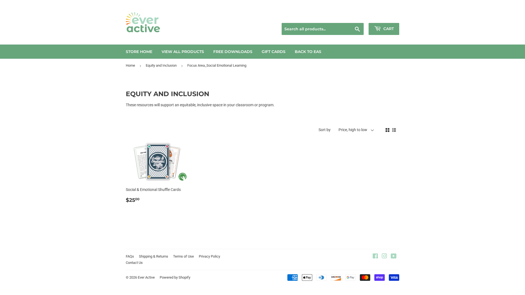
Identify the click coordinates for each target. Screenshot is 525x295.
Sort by (325, 130)
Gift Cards (273, 51)
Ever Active (146, 277)
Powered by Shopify (175, 277)
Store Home (139, 51)
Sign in (360, 16)
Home (130, 65)
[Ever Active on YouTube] (393, 257)
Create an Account (385, 16)
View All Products (183, 51)
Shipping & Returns (153, 256)
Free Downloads (232, 51)
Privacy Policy (209, 256)
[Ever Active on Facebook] (375, 257)
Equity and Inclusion (161, 65)
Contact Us (134, 263)
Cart (388, 28)
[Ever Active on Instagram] (384, 257)
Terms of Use (183, 256)
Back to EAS (308, 51)
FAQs (130, 256)
